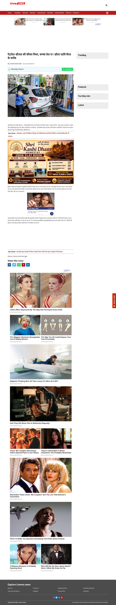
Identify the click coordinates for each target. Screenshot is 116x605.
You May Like (84, 96)
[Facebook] (54, 597)
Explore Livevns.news (19, 584)
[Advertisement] (58, 38)
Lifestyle (75, 13)
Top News (17, 13)
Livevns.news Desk (16, 64)
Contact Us (36, 588)
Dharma (68, 13)
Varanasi (25, 13)
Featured (82, 87)
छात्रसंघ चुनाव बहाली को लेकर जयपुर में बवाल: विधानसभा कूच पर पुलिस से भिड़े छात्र (39, 252)
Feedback (35, 591)
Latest (81, 105)
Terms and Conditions (13, 591)
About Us (10, 588)
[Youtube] (62, 597)
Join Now (68, 69)
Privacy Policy (61, 591)
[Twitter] (56, 597)
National (32, 13)
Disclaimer (86, 591)
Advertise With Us (62, 588)
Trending (82, 55)
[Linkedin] (59, 597)
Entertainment (59, 13)
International (41, 13)
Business (50, 13)
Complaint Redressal (88, 588)
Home (9, 13)
